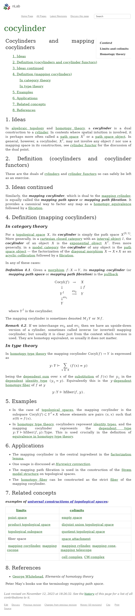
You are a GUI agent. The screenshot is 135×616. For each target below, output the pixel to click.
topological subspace (25, 531)
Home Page (27, 16)
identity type (36, 380)
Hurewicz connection (73, 464)
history (89, 593)
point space (17, 517)
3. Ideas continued (28, 68)
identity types (105, 424)
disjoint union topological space (88, 524)
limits (21, 510)
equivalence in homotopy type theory (42, 436)
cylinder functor (83, 145)
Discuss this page (79, 16)
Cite (108, 605)
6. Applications (25, 98)
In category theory (35, 80)
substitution (84, 376)
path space (69, 136)
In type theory (31, 86)
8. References (24, 110)
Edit (6, 605)
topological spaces (57, 410)
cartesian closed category (61, 239)
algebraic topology (28, 128)
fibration (35, 208)
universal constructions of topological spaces (67, 501)
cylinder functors (82, 174)
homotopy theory (70, 128)
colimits (77, 510)
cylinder (41, 132)
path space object (110, 136)
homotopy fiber (17, 385)
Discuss (16, 605)
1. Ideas (19, 56)
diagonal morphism (87, 251)
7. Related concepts (29, 104)
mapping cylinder (116, 196)
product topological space (29, 524)
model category (45, 247)
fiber (114, 479)
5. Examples (22, 92)
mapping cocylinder (24, 546)
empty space (72, 517)
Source (7, 608)
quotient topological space (83, 531)
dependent (14, 380)
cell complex (72, 557)
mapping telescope (76, 550)
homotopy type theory (28, 353)
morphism (56, 270)
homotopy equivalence (112, 204)
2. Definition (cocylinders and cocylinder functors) (54, 62)
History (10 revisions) (91, 605)
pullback (111, 274)
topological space (30, 234)
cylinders (51, 174)
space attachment (76, 539)
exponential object (86, 243)
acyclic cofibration (20, 255)
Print (117, 605)
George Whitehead (27, 576)
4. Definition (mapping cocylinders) (42, 74)
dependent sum (36, 376)
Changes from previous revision (60, 605)
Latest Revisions (58, 16)
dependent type (115, 428)
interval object (109, 239)
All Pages (41, 16)
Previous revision (32, 605)
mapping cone (103, 546)
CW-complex (94, 557)
